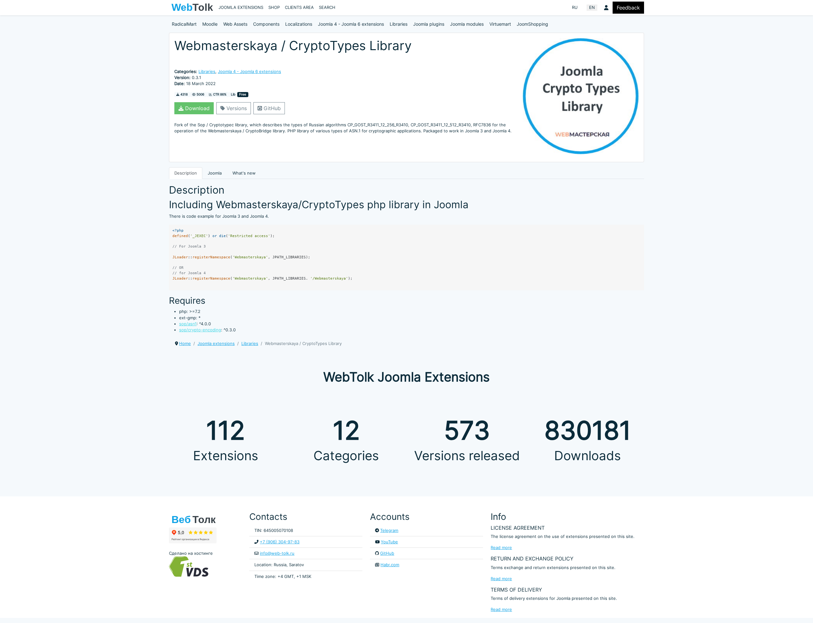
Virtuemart (500, 24)
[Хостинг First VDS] (190, 566)
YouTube (389, 542)
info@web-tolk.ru (277, 553)
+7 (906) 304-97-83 (279, 542)
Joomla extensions (240, 7)
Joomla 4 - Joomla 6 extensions (351, 24)
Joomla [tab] (215, 173)
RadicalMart (184, 24)
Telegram (389, 530)
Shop (274, 7)
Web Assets (235, 24)
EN (592, 7)
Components (266, 24)
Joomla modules (467, 24)
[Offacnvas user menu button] (606, 8)
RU (575, 7)
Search (327, 7)
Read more (501, 547)
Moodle (210, 24)
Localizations (298, 24)
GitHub (271, 108)
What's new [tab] (244, 173)
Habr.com (389, 564)
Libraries (398, 24)
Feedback (628, 7)
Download (197, 108)
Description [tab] (185, 173)
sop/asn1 (188, 323)
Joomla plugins (428, 24)
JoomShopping (532, 24)
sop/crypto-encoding (200, 330)
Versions (236, 108)
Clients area (299, 7)
